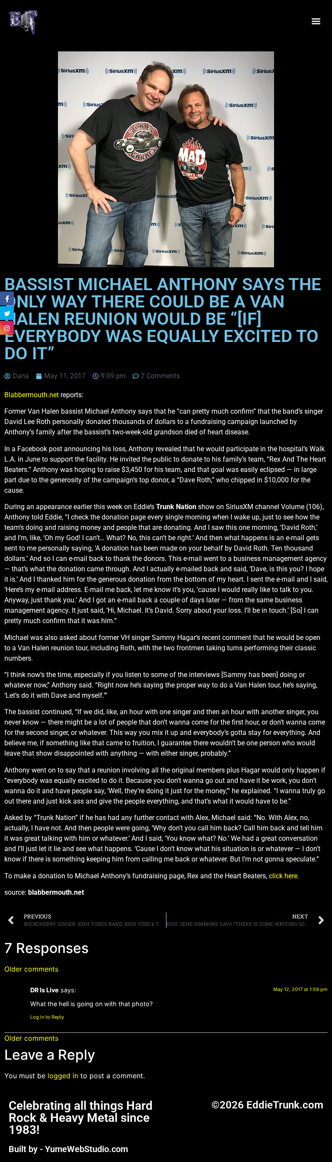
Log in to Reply (47, 1017)
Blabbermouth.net (31, 395)
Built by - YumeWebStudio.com (68, 1149)
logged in (63, 1075)
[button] (316, 21)
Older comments (31, 969)
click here (283, 876)
